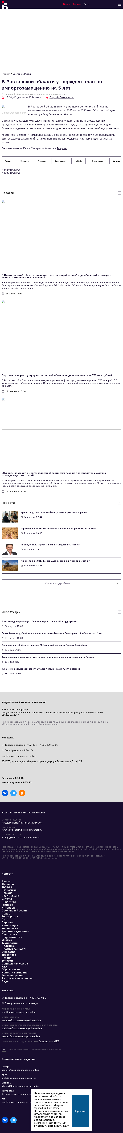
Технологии (10, 943)
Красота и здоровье (15, 931)
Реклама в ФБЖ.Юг (13, 778)
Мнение (7, 940)
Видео (6, 981)
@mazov (43, 1041)
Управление (10, 928)
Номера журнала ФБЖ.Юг (17, 782)
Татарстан (8, 1090)
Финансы (8, 884)
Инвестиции (10, 925)
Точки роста (10, 916)
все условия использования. (49, 1118)
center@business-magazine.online (20, 1070)
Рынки (6, 881)
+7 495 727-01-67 (38, 998)
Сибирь (6, 1082)
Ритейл (7, 957)
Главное (7, 904)
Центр (5, 1066)
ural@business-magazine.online (19, 1078)
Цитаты (7, 899)
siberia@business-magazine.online (20, 1086)
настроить (54, 1122)
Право (6, 913)
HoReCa (7, 893)
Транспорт (9, 954)
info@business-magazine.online (19, 1012)
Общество (9, 952)
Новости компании (15, 972)
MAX (56, 1041)
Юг (3, 1098)
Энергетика (9, 934)
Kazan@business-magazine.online (20, 1094)
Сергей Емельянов (61, 97)
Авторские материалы (17, 978)
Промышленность (14, 949)
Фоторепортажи (13, 975)
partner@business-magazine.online (21, 1036)
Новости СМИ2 (11, 170)
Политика (8, 946)
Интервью (9, 907)
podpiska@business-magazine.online (22, 1028)
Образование (11, 969)
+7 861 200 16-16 (48, 745)
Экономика (9, 890)
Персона (7, 922)
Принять (80, 1111)
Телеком (7, 960)
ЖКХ (5, 966)
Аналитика (9, 901)
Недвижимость (12, 937)
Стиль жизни (10, 896)
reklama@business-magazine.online (21, 1020)
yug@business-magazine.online (19, 756)
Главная (6, 74)
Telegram (62, 148)
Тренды (7, 887)
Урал (4, 1074)
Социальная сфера (15, 963)
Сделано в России (22, 74)
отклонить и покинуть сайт (51, 1126)
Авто (5, 919)
